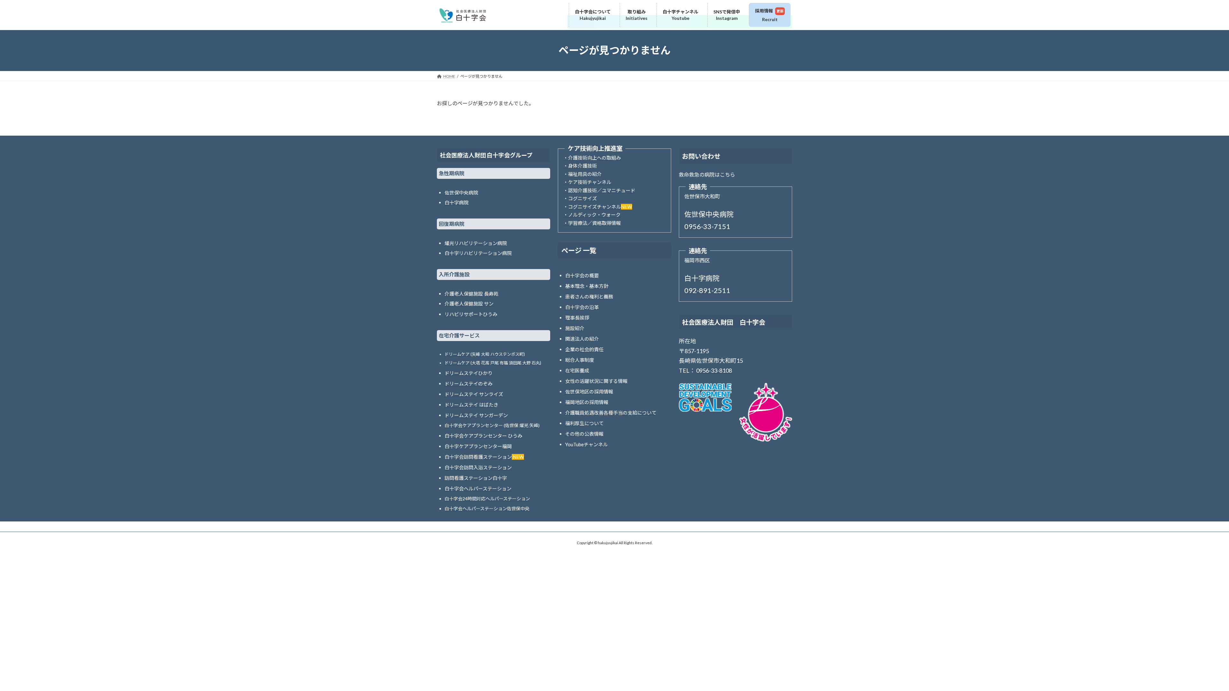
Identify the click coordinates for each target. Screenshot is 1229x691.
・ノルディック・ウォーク (592, 215)
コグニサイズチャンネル (594, 207)
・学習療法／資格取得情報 (592, 223)
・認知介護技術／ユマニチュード (599, 190)
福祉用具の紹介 (585, 174)
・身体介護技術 (580, 166)
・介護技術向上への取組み (592, 158)
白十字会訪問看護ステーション (478, 457)
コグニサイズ (582, 198)
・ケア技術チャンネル (587, 182)
